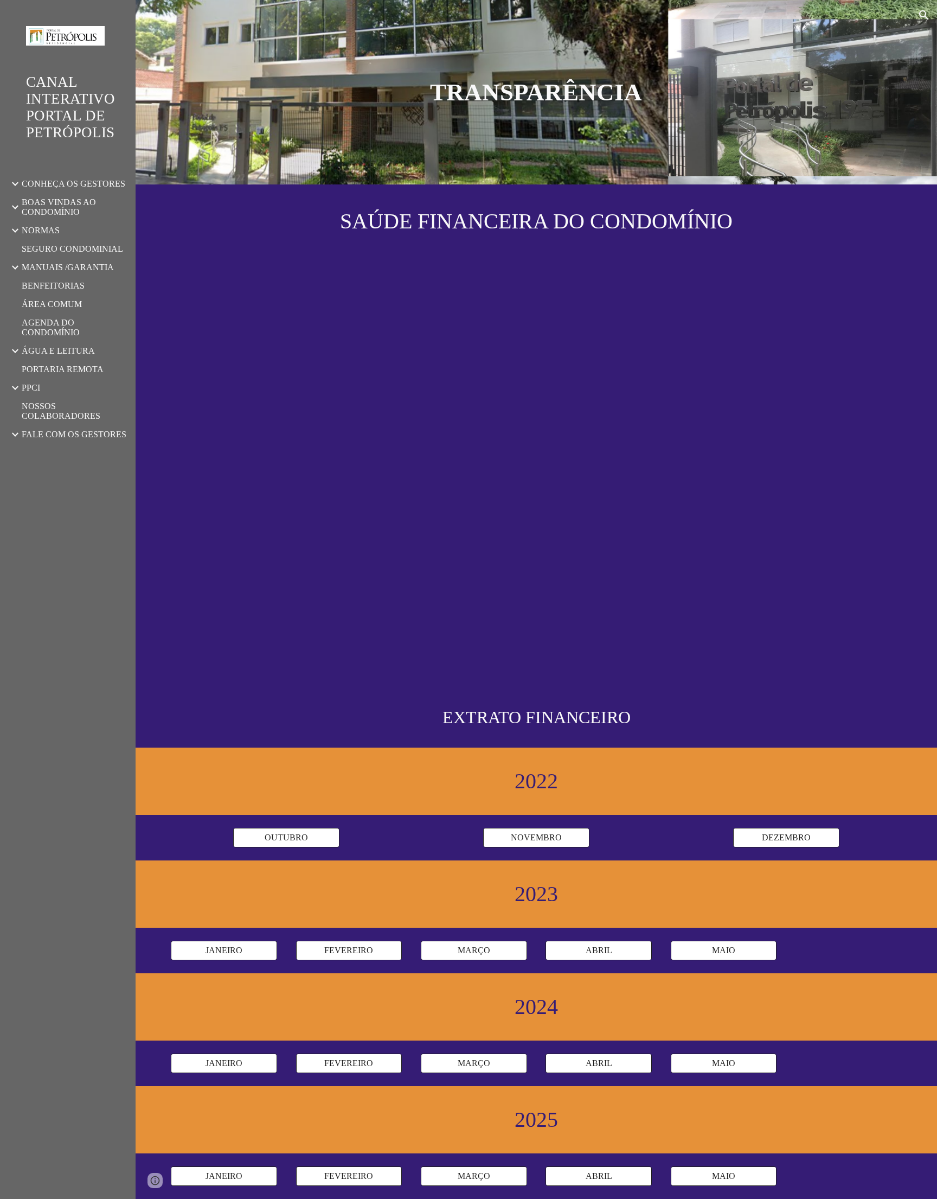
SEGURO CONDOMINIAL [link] (72, 248)
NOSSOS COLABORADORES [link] (61, 410)
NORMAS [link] (41, 230)
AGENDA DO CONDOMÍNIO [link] (51, 327)
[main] (536, 92)
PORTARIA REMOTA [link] (63, 369)
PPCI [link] (31, 387)
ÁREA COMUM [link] (52, 304)
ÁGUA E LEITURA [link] (58, 350)
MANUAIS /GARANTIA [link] (68, 267)
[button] (924, 15)
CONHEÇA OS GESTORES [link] (73, 183)
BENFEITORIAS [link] (53, 285)
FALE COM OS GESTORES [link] (74, 434)
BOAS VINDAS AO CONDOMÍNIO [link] (59, 206)
